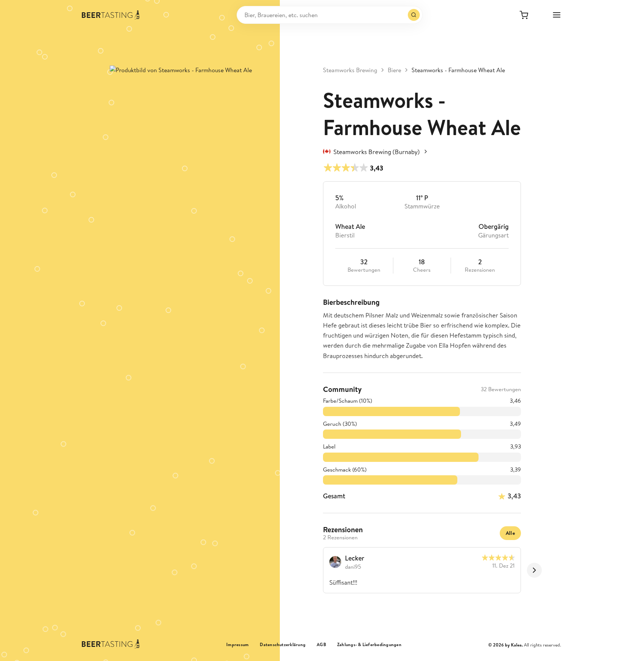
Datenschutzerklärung (282, 645)
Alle (510, 533)
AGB (321, 645)
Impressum (237, 645)
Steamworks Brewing (350, 70)
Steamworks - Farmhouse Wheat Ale (458, 70)
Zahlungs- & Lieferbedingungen (369, 645)
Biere (394, 70)
